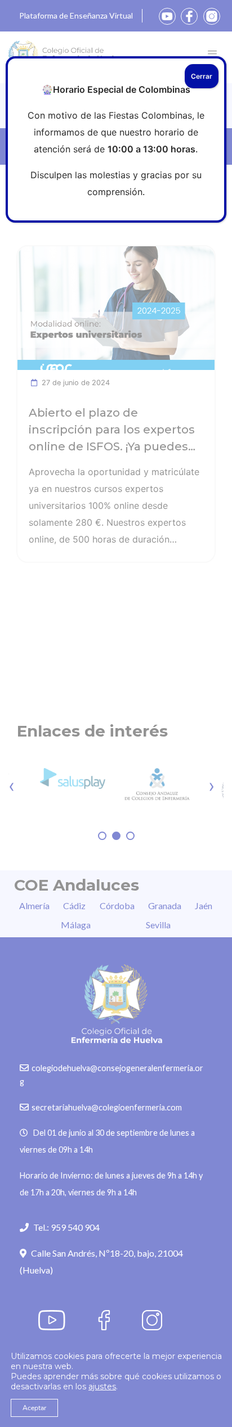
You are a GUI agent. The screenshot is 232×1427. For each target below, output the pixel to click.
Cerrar (201, 76)
